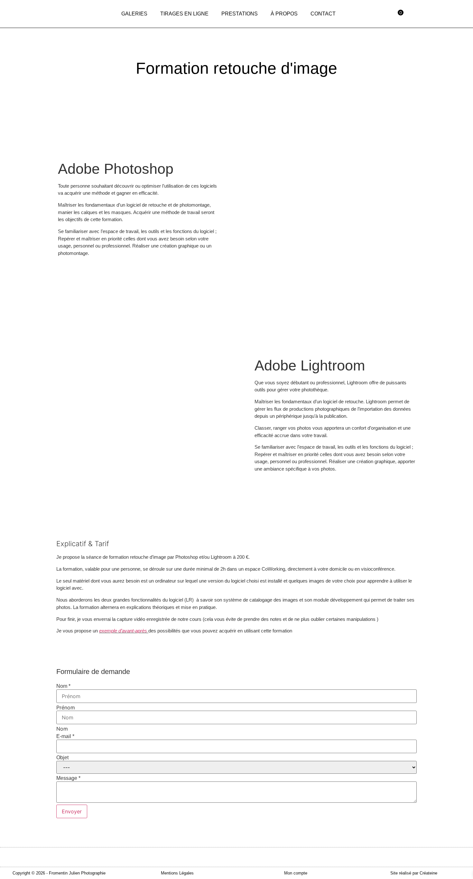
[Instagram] (441, 13)
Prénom (65, 707)
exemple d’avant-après (123, 630)
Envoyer (72, 811)
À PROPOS (284, 13)
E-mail (65, 736)
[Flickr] (455, 13)
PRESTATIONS (239, 13)
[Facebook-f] (426, 13)
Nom (63, 686)
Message (68, 778)
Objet (62, 757)
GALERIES (134, 13)
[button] (59, 873)
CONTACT (323, 13)
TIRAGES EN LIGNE (184, 13)
